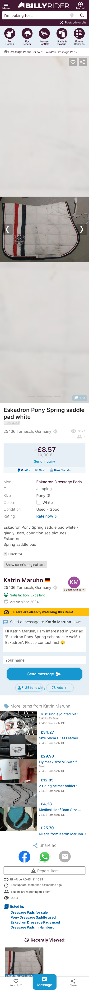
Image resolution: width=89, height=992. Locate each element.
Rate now (47, 516)
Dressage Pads (20, 52)
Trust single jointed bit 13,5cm (64, 714)
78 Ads (60, 687)
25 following (30, 687)
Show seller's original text (25, 565)
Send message (44, 674)
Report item (45, 871)
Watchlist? (16, 982)
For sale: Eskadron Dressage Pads (54, 52)
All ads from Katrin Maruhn (63, 834)
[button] (6, 5)
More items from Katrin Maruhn (37, 705)
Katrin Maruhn (23, 580)
